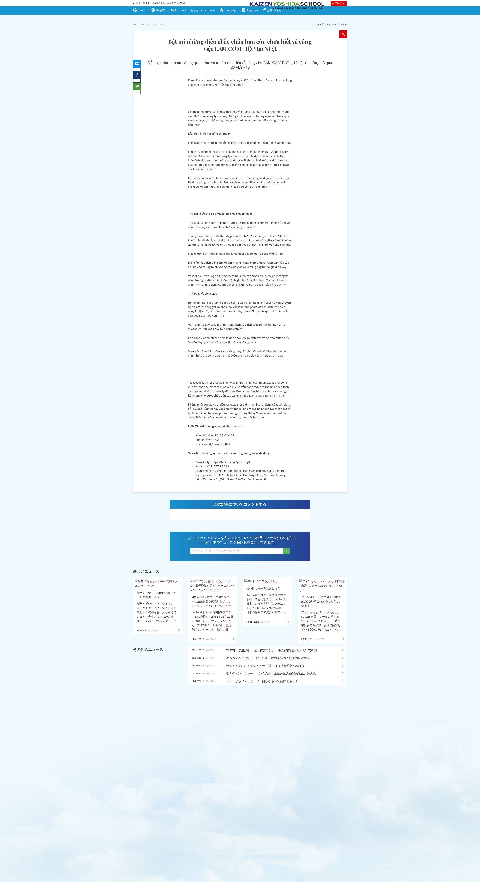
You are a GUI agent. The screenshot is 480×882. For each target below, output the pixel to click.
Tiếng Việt (340, 3)
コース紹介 (230, 10)
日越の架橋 (342, 24)
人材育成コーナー (326, 24)
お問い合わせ (274, 10)
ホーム (142, 10)
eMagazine (252, 10)
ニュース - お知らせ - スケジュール (196, 10)
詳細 (342, 650)
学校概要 (161, 10)
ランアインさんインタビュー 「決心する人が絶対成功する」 (267, 665)
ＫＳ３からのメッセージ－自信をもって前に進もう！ (262, 681)
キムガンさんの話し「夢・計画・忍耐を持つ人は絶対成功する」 (269, 658)
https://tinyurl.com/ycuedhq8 (231, 462)
